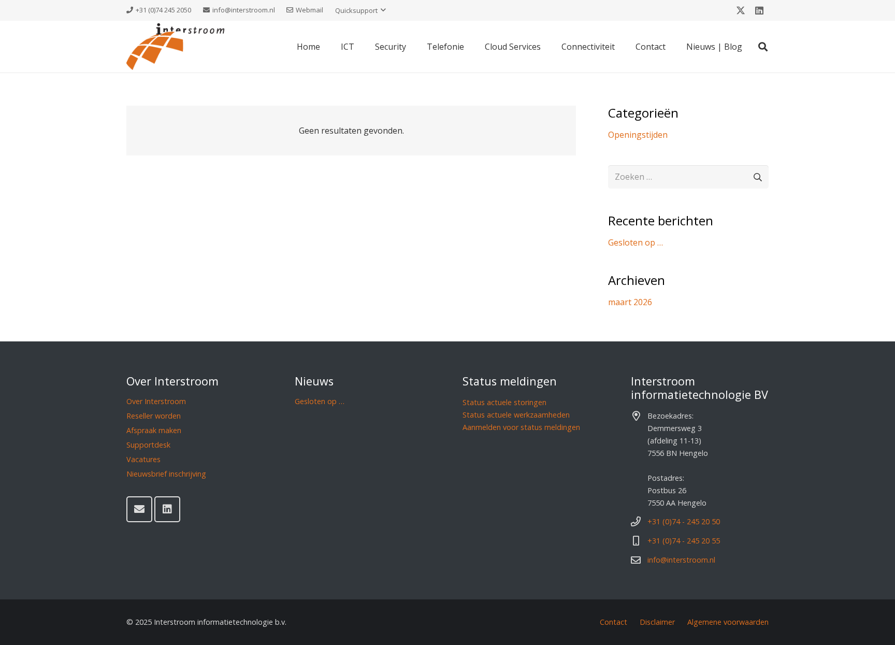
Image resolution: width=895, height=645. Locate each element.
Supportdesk (148, 445)
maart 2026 (630, 302)
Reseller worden (153, 416)
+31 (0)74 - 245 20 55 (683, 541)
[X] (740, 10)
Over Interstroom (156, 401)
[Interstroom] (175, 46)
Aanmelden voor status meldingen (521, 427)
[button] (360, 10)
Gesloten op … (635, 242)
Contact (613, 622)
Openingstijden (638, 134)
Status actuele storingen (504, 402)
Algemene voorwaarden (728, 622)
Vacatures (143, 459)
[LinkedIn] (759, 10)
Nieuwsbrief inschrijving (166, 474)
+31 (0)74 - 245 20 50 (683, 521)
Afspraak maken (153, 430)
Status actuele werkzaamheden (516, 415)
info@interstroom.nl (681, 560)
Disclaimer (657, 622)
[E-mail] (139, 509)
